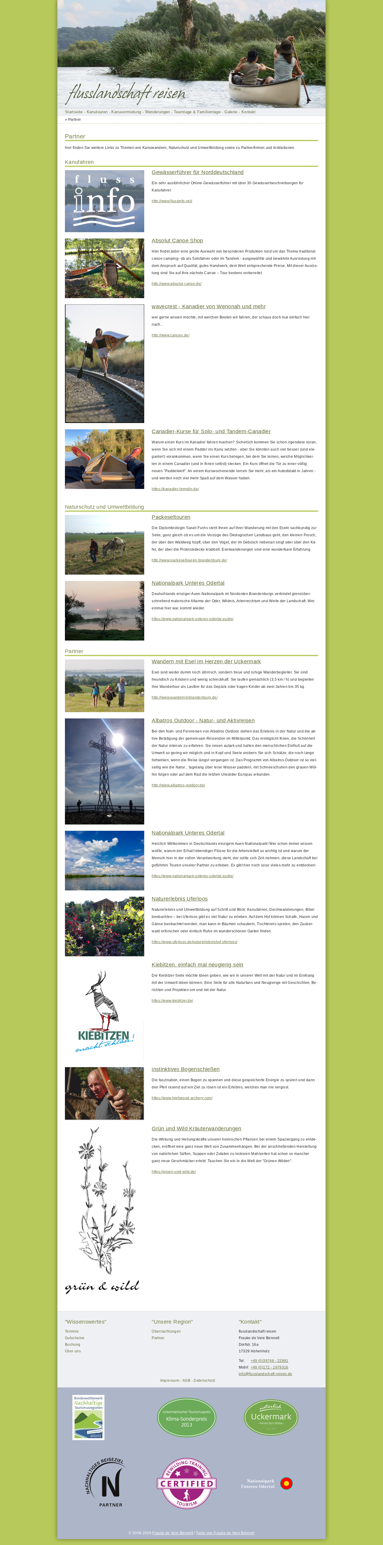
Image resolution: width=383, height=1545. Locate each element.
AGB (186, 1380)
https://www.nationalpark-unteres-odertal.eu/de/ (192, 619)
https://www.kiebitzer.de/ (172, 1001)
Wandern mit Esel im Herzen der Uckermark (206, 661)
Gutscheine (75, 1338)
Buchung (72, 1344)
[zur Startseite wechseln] (126, 93)
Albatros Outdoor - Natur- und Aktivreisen (203, 721)
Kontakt (248, 112)
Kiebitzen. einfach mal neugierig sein (197, 965)
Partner (158, 1338)
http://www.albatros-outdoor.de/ (178, 785)
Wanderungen (157, 112)
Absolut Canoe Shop (177, 241)
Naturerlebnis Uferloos (180, 899)
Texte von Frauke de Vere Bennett (225, 1533)
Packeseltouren (171, 517)
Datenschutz (204, 1380)
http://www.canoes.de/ (170, 335)
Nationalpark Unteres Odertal (188, 583)
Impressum (169, 1380)
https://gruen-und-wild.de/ (174, 1172)
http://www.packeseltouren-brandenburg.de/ (189, 560)
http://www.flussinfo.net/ (172, 201)
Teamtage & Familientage (197, 112)
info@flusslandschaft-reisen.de (265, 1374)
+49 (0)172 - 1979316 (269, 1367)
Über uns (73, 1351)
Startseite (74, 112)
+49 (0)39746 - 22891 (269, 1361)
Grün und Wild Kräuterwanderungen (196, 1129)
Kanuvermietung (126, 112)
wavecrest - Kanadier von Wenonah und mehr (209, 306)
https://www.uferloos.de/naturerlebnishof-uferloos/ (194, 942)
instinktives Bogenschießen (186, 1069)
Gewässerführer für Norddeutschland (198, 172)
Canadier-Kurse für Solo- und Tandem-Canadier (211, 431)
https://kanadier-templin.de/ (175, 489)
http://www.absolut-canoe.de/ (176, 284)
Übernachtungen (166, 1331)
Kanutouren (97, 112)
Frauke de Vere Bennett (172, 1533)
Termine (72, 1331)
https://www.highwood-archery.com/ (182, 1098)
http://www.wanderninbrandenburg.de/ (185, 697)
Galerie (231, 112)
